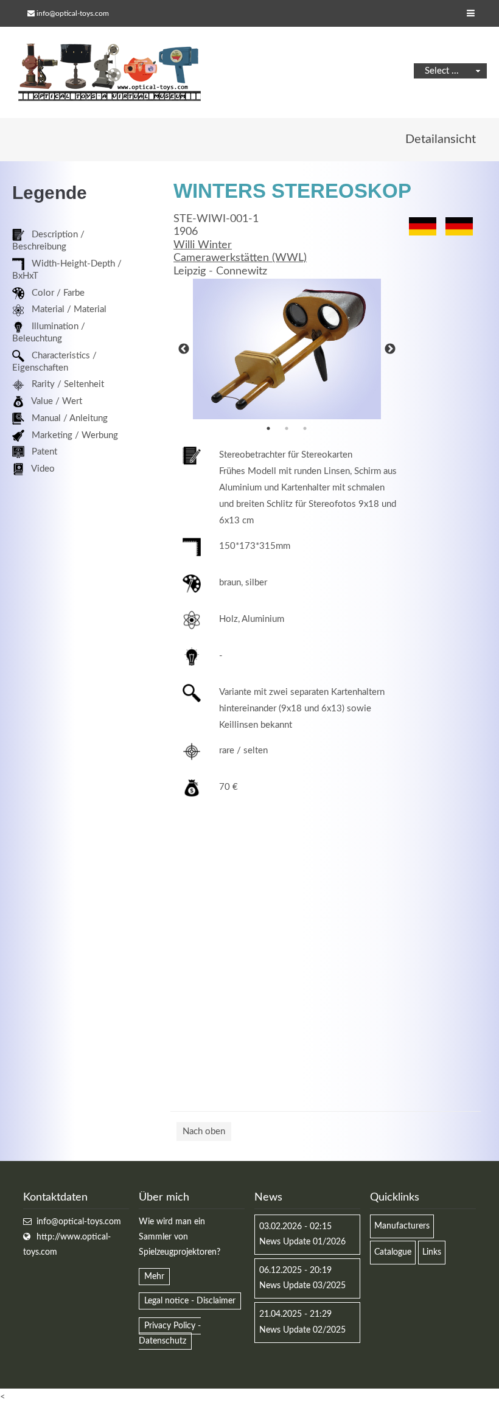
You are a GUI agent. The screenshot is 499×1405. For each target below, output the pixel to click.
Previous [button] (184, 349)
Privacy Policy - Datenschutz (170, 1333)
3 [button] (305, 428)
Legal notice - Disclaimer (190, 1301)
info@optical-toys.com (73, 13)
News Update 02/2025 (302, 1330)
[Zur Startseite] (109, 72)
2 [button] (287, 428)
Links (431, 1252)
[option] (287, 349)
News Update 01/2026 (302, 1242)
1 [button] (268, 428)
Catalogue (392, 1252)
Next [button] (390, 349)
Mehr (154, 1276)
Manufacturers (402, 1226)
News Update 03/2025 (302, 1285)
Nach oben (204, 1131)
